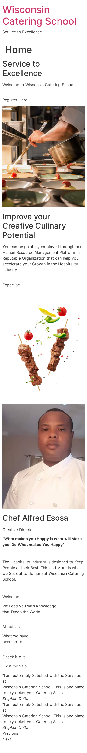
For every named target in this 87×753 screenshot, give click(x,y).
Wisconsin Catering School (39, 15)
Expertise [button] (11, 284)
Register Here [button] (14, 99)
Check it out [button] (13, 656)
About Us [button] (11, 626)
